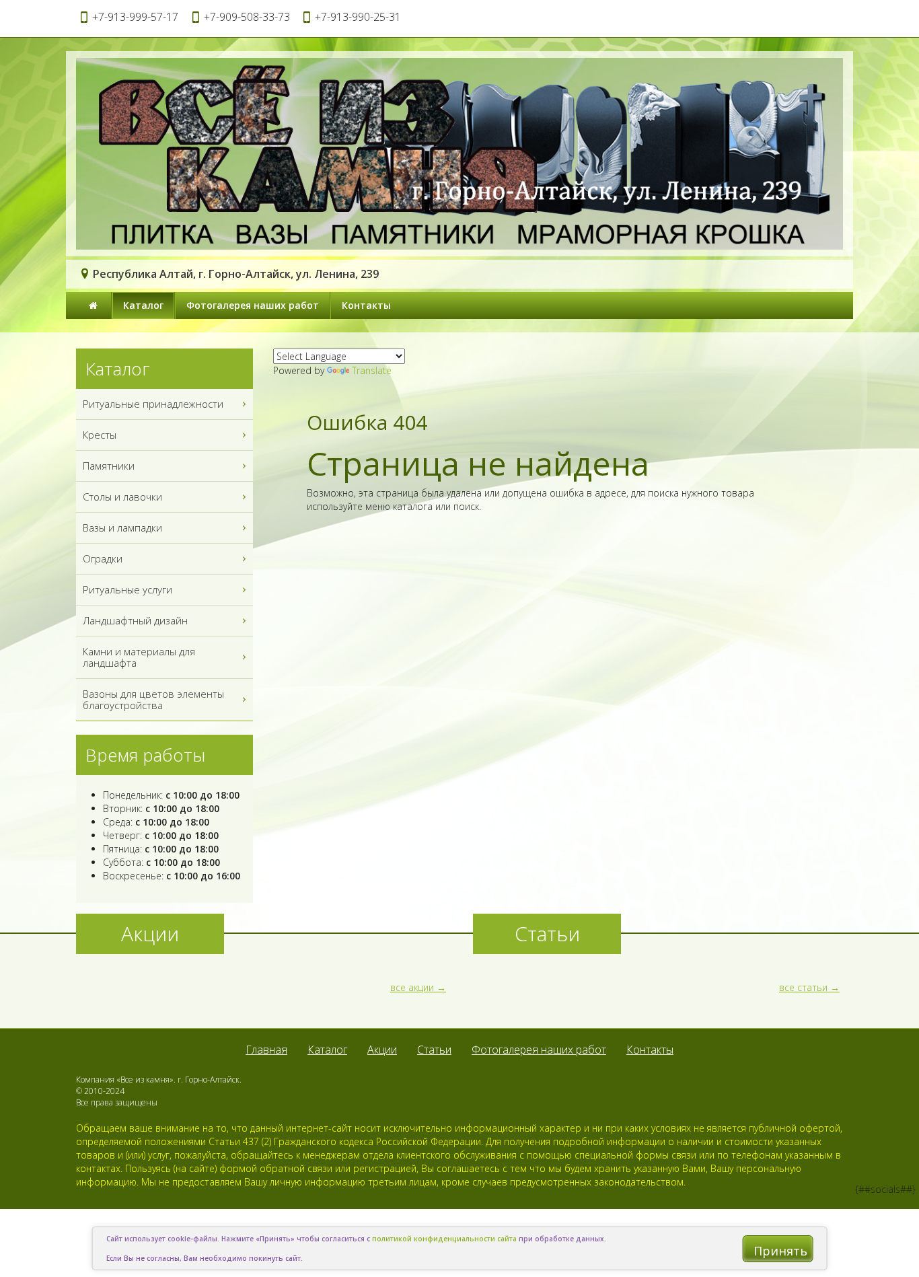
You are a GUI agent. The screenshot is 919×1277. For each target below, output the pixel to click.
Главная (266, 1049)
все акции (412, 987)
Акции (382, 1049)
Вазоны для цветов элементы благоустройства (153, 699)
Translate (372, 370)
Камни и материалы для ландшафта (139, 657)
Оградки (102, 558)
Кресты (99, 434)
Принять (780, 1251)
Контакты (366, 305)
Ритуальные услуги (127, 589)
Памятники (109, 465)
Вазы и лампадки (122, 527)
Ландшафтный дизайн (135, 620)
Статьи (434, 1049)
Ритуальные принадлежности (153, 403)
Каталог (143, 305)
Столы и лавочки (122, 496)
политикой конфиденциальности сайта (444, 1238)
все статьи (803, 987)
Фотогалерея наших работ (252, 305)
